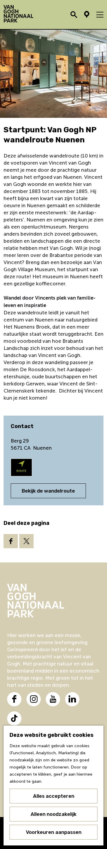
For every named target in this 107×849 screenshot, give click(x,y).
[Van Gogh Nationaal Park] (53, 601)
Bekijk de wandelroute (48, 491)
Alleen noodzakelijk (53, 814)
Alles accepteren (53, 796)
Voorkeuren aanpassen (53, 832)
